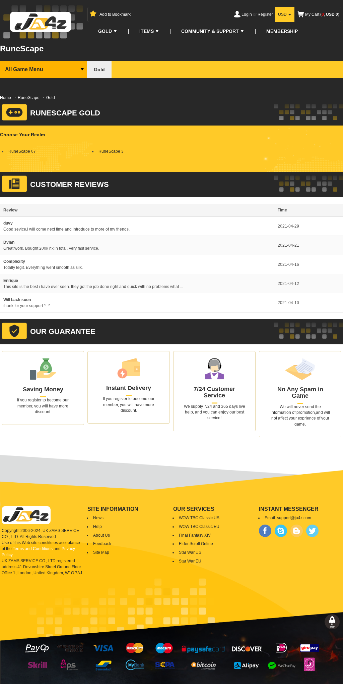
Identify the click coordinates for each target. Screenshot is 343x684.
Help (97, 526)
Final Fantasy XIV (195, 535)
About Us (101, 535)
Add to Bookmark (115, 14)
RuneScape (29, 97)
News (98, 518)
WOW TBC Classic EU (199, 526)
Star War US (190, 552)
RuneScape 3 (111, 151)
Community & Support (210, 31)
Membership (282, 31)
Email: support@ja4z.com (288, 518)
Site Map (101, 552)
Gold (105, 31)
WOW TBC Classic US (199, 518)
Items (146, 31)
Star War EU (190, 561)
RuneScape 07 (22, 151)
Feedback (102, 543)
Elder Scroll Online (196, 543)
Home (5, 97)
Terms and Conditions (33, 548)
